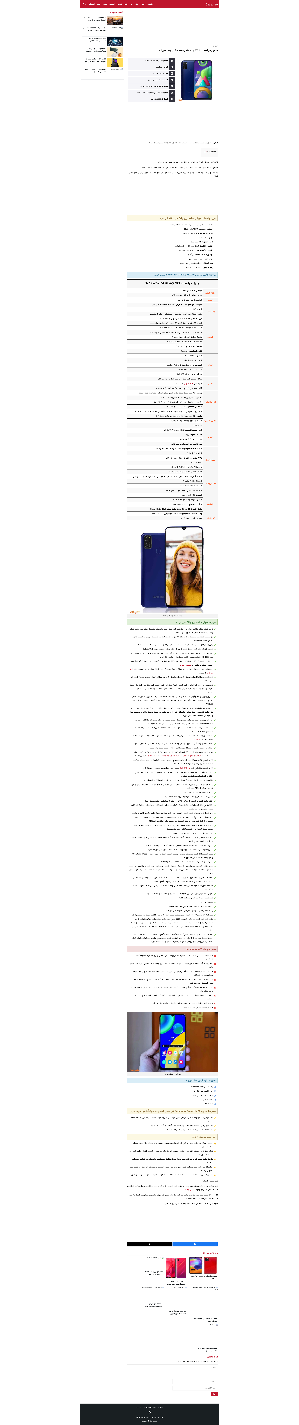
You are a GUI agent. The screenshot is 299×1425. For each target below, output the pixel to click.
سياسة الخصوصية (150, 1407)
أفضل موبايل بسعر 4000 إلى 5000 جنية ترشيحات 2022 (154, 1274)
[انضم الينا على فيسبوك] (149, 1412)
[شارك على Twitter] (149, 1244)
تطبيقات (92, 4)
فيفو (136, 4)
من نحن (160, 1407)
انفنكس (112, 4)
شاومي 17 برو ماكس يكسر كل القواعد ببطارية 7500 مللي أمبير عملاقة (95, 61)
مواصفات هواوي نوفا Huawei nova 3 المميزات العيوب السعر (154, 1306)
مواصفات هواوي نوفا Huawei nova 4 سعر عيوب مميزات (177, 1284)
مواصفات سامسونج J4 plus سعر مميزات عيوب (205, 1320)
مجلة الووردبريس (147, 1421)
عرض (205, 152)
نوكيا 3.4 (197, 739)
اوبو (131, 4)
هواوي (105, 4)
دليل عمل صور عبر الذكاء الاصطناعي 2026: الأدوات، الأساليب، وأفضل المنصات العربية (95, 41)
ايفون (142, 4)
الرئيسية (215, 45)
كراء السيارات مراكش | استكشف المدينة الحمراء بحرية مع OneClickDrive (95, 20)
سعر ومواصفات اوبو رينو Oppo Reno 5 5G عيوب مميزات (178, 1314)
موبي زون (212, 4)
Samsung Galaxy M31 (192, 755)
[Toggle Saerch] (84, 4)
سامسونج (150, 4)
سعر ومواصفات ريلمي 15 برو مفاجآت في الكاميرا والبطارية (96, 49)
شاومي (119, 4)
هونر (98, 4)
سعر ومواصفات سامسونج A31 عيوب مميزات (204, 1277)
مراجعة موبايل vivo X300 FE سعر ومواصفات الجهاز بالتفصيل (95, 29)
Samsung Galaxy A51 (170, 755)
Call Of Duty (185, 768)
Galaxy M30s (152, 755)
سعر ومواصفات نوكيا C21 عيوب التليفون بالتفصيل (95, 70)
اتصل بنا (138, 1407)
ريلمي (126, 4)
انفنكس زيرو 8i (186, 665)
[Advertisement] (172, 26)
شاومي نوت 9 (190, 1189)
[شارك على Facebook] (195, 1244)
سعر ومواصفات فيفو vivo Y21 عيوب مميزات (207, 1349)
